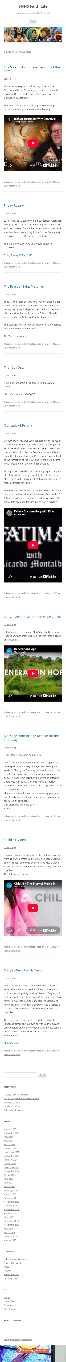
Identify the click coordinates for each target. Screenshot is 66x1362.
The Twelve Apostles (15, 336)
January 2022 (10, 1148)
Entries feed (9, 1301)
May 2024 (8, 1136)
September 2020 (11, 1171)
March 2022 (9, 1144)
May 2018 (8, 1228)
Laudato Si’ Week (12, 1106)
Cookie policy (26, 1359)
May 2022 (8, 1140)
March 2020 (9, 1186)
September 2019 (11, 1209)
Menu (33, 21)
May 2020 (8, 1178)
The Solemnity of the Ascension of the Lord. (32, 69)
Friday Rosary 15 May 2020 (18, 255)
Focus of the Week (12, 1263)
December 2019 (11, 1198)
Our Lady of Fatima (18, 425)
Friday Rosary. (14, 205)
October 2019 (10, 1205)
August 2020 (10, 1175)
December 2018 (11, 1220)
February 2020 (10, 1190)
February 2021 (10, 1159)
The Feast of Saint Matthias (24, 286)
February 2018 (10, 1236)
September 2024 (11, 1132)
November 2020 (11, 1167)
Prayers (7, 1270)
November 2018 (11, 1224)
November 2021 (11, 1152)
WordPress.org (11, 1308)
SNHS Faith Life (33, 6)
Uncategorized (34, 181)
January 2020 (10, 1194)
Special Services (11, 1274)
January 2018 (10, 1240)
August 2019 (10, 1213)
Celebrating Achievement (16, 1259)
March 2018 (9, 1232)
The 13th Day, (14, 367)
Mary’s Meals (11, 1042)
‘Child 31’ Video (15, 840)
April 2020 (8, 1182)
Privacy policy (39, 1359)
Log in (7, 1297)
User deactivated (12, 185)
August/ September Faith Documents (21, 1098)
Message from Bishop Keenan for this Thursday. (31, 738)
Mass (6, 1266)
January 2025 (10, 1129)
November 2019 (11, 1201)
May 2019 (8, 1217)
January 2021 (10, 1163)
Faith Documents (12, 1102)
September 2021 (11, 1155)
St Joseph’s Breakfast (13, 1110)
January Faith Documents (16, 1094)
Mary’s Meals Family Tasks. (24, 970)
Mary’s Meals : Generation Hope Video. (32, 617)
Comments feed (11, 1305)
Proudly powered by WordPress (18, 1339)
